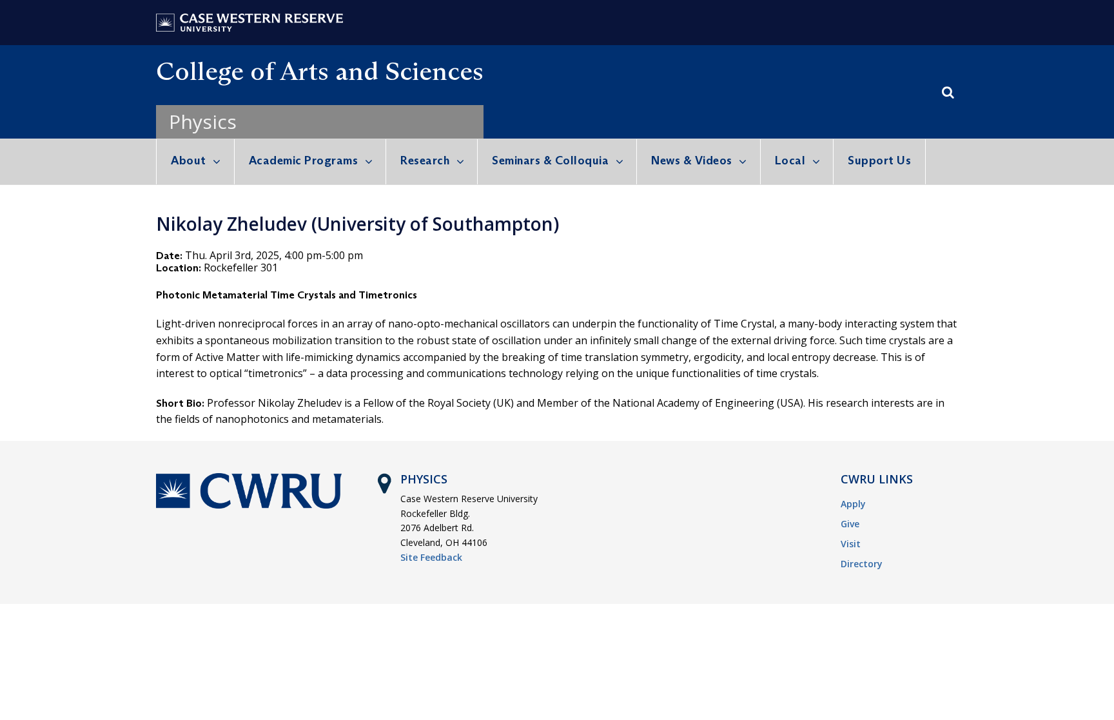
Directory (862, 564)
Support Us (879, 160)
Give (850, 524)
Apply (853, 504)
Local (790, 160)
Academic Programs (303, 160)
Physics (203, 121)
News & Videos (691, 160)
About (188, 160)
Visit (851, 544)
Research (424, 160)
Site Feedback (431, 557)
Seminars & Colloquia (550, 160)
